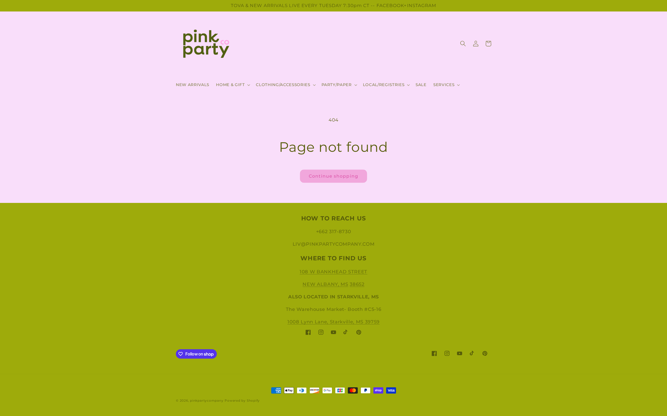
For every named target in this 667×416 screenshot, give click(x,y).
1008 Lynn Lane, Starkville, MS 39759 (333, 321)
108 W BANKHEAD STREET (333, 271)
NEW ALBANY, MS (325, 284)
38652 (357, 284)
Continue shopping (333, 176)
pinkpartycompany (206, 400)
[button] (232, 85)
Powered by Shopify (242, 400)
